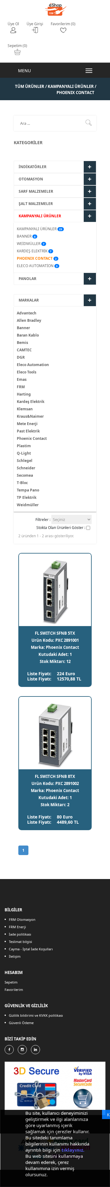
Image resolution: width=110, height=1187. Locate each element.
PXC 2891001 (67, 640)
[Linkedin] (35, 1049)
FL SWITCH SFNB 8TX (55, 776)
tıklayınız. (72, 1150)
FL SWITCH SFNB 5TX (55, 633)
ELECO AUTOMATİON (35, 265)
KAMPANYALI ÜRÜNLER (40, 216)
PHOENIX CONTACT (35, 258)
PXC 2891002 (67, 783)
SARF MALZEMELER (36, 191)
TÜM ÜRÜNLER (30, 86)
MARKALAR (29, 300)
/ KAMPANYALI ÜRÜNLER (69, 86)
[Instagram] (22, 1049)
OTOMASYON (31, 179)
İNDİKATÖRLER (32, 166)
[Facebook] (9, 1049)
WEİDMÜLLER (28, 243)
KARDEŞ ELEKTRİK (32, 251)
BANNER (24, 236)
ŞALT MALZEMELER (36, 203)
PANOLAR (27, 278)
